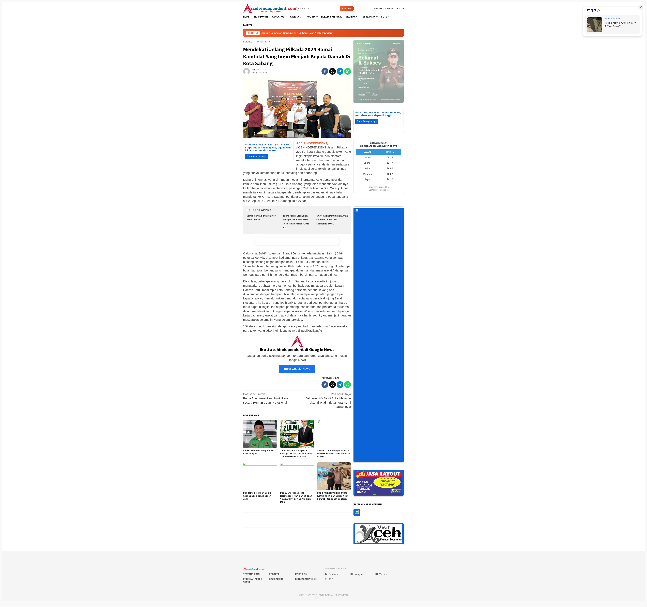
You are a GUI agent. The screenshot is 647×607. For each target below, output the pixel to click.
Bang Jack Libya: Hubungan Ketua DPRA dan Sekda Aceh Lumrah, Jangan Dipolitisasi (332, 495)
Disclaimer (276, 558)
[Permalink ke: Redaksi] (246, 71)
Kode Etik (301, 553)
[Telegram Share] (340, 71)
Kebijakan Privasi (306, 558)
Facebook (333, 553)
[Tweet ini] (332, 71)
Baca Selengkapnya (256, 156)
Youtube (383, 553)
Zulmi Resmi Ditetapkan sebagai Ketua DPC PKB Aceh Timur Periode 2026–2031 (296, 453)
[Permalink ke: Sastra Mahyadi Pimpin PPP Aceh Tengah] (260, 434)
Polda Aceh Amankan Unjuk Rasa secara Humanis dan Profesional (265, 398)
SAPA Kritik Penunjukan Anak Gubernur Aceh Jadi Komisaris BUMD (332, 220)
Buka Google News (297, 368)
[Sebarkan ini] (324, 71)
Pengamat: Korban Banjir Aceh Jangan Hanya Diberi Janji (257, 495)
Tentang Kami (251, 553)
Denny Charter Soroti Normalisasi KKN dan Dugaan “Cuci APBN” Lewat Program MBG (296, 497)
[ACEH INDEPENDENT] (269, 8)
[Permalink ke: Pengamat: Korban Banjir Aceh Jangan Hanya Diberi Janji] (260, 476)
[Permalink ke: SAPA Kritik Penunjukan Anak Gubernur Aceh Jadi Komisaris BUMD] (334, 434)
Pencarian (347, 8)
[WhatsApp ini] (347, 71)
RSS (331, 558)
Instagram (359, 553)
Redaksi (274, 553)
